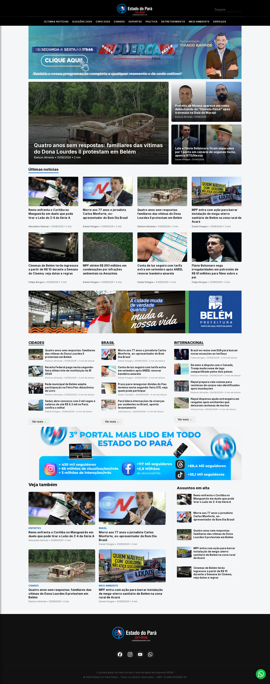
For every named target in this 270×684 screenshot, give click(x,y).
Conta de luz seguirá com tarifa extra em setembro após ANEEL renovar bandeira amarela (142, 370)
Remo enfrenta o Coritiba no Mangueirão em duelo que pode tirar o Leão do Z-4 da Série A (213, 498)
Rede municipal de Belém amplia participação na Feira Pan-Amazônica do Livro (69, 387)
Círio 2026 (103, 21)
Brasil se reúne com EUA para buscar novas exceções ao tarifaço (214, 352)
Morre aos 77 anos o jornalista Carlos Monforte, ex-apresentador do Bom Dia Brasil (142, 353)
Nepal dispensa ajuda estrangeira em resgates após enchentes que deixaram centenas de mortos (215, 402)
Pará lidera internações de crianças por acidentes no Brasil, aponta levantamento (141, 404)
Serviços (219, 21)
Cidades (119, 21)
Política (152, 21)
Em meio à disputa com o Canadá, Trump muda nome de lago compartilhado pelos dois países (212, 368)
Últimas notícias (56, 21)
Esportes (135, 21)
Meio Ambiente (199, 21)
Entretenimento (173, 21)
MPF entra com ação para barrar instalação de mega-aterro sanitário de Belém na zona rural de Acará (214, 553)
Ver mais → (39, 421)
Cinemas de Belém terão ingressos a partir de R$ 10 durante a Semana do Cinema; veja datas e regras (212, 572)
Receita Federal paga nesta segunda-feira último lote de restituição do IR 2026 (69, 370)
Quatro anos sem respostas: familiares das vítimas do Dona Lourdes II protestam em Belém (70, 353)
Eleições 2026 (82, 21)
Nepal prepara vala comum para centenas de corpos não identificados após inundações (215, 385)
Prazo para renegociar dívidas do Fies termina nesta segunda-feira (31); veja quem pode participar (143, 387)
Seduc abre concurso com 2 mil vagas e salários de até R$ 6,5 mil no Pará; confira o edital (70, 404)
